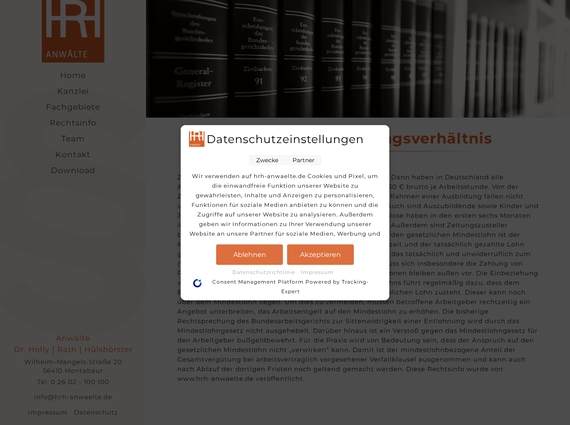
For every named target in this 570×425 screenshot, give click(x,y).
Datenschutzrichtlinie (264, 272)
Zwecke (267, 160)
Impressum (317, 272)
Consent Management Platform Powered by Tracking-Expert (290, 286)
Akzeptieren (320, 255)
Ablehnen (249, 255)
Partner (304, 160)
